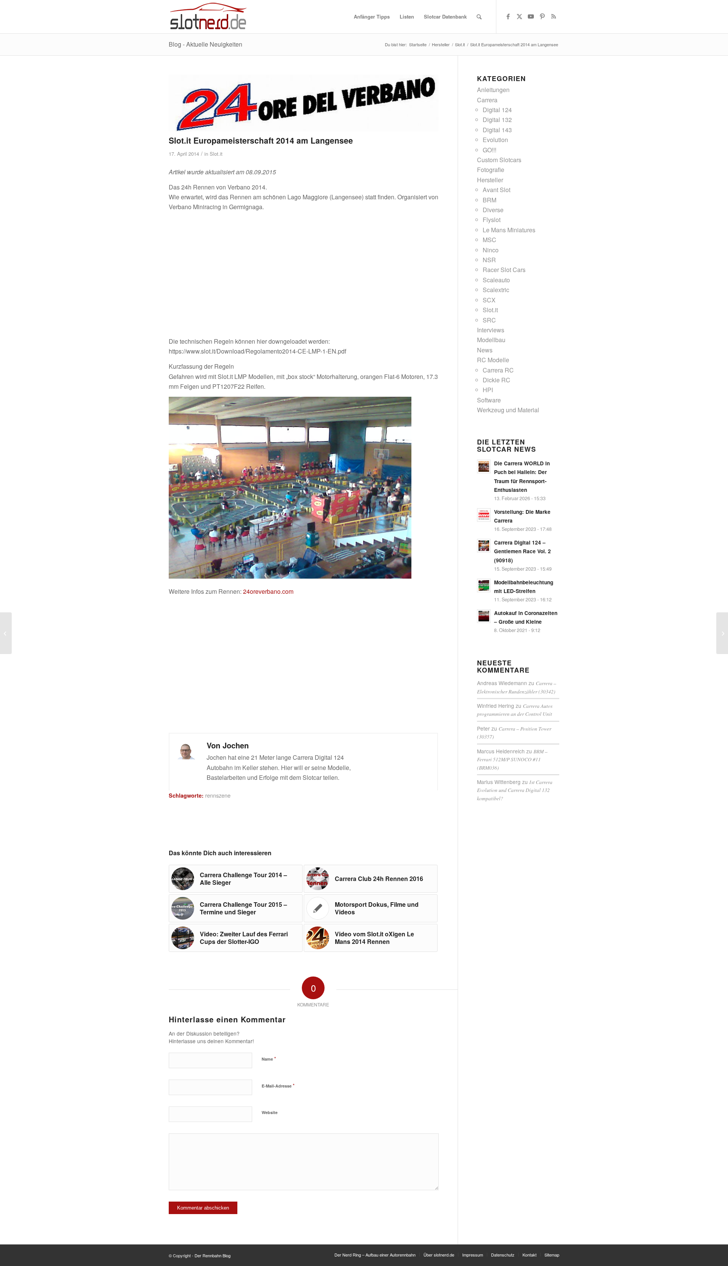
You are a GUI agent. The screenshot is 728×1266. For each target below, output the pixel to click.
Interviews (490, 329)
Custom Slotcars (499, 159)
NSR (489, 259)
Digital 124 (497, 109)
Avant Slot (496, 189)
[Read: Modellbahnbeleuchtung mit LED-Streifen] (484, 585)
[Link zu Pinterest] (542, 16)
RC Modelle (493, 359)
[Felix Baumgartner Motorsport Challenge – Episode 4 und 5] (6, 633)
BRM (489, 200)
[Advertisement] (304, 270)
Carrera (487, 99)
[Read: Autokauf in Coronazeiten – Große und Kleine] (484, 616)
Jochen (236, 745)
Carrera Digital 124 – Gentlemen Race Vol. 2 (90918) (522, 551)
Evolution (495, 139)
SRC (489, 320)
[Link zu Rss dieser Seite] (553, 16)
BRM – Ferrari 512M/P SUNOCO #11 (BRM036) (512, 759)
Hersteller (490, 179)
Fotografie (490, 169)
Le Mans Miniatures (509, 229)
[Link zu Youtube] (531, 16)
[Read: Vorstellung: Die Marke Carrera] (484, 515)
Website (270, 1112)
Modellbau (491, 339)
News (485, 350)
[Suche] (479, 16)
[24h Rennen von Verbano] (304, 103)
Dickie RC (496, 380)
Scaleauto (496, 279)
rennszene (218, 795)
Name (269, 1058)
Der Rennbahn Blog (213, 1255)
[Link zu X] (519, 16)
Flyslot (491, 219)
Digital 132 (497, 119)
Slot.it (216, 153)
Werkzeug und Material (508, 409)
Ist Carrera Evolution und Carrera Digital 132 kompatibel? (514, 790)
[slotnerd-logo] (208, 16)
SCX (489, 300)
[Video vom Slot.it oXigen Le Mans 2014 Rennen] (722, 633)
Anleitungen (493, 89)
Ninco (491, 250)
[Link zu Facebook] (508, 16)
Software (489, 400)
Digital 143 (497, 129)
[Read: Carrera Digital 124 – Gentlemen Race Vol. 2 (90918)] (484, 545)
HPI (488, 389)
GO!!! (489, 150)
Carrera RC (498, 370)
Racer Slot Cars (504, 269)
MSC (489, 239)
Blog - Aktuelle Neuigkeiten (205, 44)
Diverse (493, 209)
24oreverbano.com (268, 591)
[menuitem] (372, 16)
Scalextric (496, 289)
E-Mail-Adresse (278, 1085)
